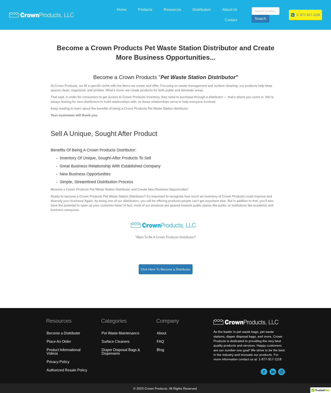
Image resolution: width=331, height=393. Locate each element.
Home (122, 9)
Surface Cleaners (115, 341)
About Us (229, 9)
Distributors (202, 9)
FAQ (160, 341)
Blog (160, 350)
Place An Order (59, 341)
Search (260, 19)
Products (145, 9)
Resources (172, 9)
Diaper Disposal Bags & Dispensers (121, 351)
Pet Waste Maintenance (120, 333)
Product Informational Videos (64, 351)
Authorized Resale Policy (67, 370)
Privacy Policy (58, 362)
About (161, 333)
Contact (231, 20)
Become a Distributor (63, 333)
